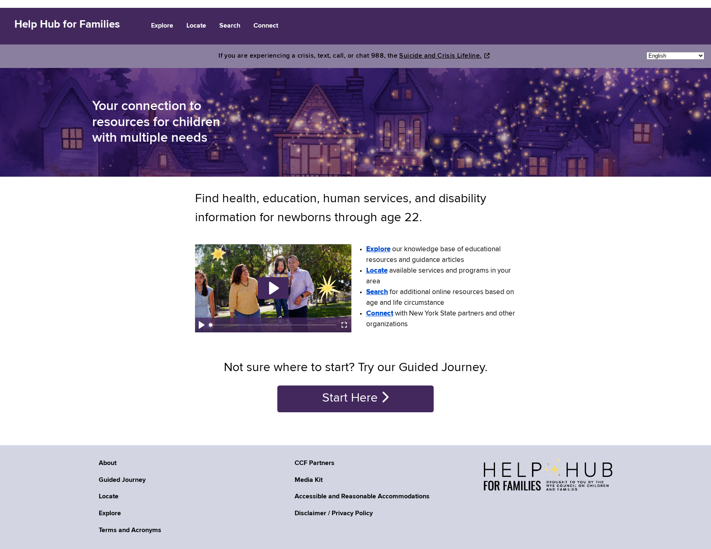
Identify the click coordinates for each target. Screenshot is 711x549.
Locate (108, 496)
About (107, 463)
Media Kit (309, 480)
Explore (110, 513)
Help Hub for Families (67, 24)
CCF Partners (315, 463)
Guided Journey (122, 480)
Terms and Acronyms (130, 530)
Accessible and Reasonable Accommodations (362, 496)
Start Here (351, 398)
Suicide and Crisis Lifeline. (440, 56)
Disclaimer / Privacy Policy (334, 513)
